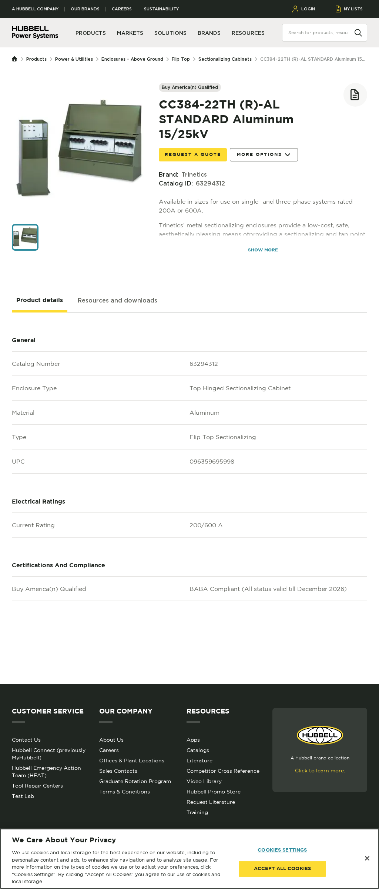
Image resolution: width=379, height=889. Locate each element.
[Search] (358, 32)
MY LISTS (353, 8)
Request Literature (211, 802)
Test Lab (23, 796)
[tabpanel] (189, 498)
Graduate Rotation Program (135, 781)
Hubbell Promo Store (214, 792)
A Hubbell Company (35, 9)
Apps (193, 740)
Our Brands (85, 9)
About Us (111, 740)
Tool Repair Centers (37, 786)
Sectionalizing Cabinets (225, 59)
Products (36, 59)
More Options (259, 155)
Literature (199, 760)
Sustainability (161, 9)
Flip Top (181, 59)
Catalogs (198, 750)
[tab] (39, 301)
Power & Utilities (74, 59)
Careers (122, 9)
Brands (209, 33)
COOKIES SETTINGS (282, 850)
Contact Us (26, 740)
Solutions (170, 33)
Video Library (204, 781)
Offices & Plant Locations (131, 760)
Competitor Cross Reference (223, 771)
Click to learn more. (320, 770)
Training (197, 812)
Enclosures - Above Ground (132, 59)
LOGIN (308, 8)
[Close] (367, 858)
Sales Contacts (118, 771)
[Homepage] (16, 59)
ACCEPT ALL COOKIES (282, 869)
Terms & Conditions (124, 792)
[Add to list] (355, 95)
